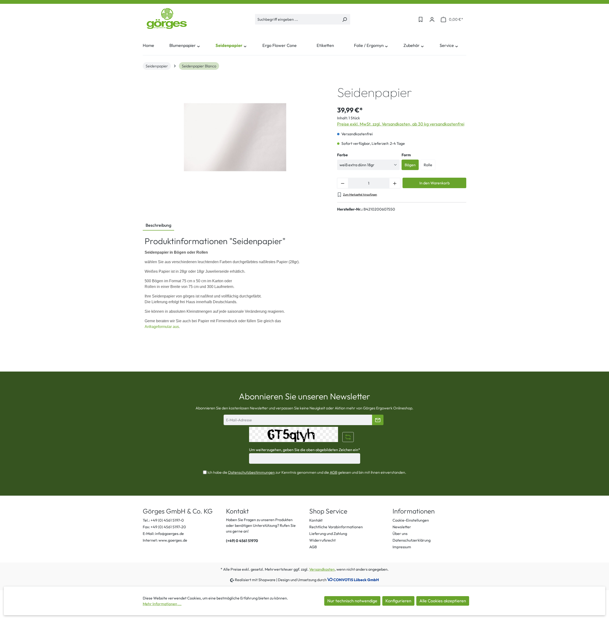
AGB (333, 472)
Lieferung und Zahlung (328, 533)
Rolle (428, 164)
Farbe (342, 154)
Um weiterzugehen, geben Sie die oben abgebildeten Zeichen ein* (304, 449)
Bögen (410, 164)
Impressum (402, 546)
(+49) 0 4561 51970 (242, 540)
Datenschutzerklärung (412, 540)
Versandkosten (322, 569)
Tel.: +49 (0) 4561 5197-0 (163, 520)
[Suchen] (344, 19)
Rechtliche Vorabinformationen (336, 526)
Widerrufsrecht (322, 540)
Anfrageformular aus (162, 327)
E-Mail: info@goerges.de (163, 533)
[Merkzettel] (420, 19)
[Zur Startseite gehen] (166, 18)
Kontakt (316, 520)
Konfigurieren (398, 601)
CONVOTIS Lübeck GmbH (356, 579)
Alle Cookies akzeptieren (442, 601)
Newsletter (402, 526)
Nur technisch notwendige (352, 601)
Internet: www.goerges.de (165, 540)
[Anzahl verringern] (342, 183)
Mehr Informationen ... (162, 603)
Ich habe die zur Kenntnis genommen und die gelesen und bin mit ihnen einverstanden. (306, 472)
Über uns (400, 533)
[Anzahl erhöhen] (395, 183)
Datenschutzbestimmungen (251, 472)
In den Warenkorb (434, 183)
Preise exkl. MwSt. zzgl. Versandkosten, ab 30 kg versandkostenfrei (400, 124)
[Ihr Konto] (432, 19)
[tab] (158, 226)
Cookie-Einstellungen (411, 520)
